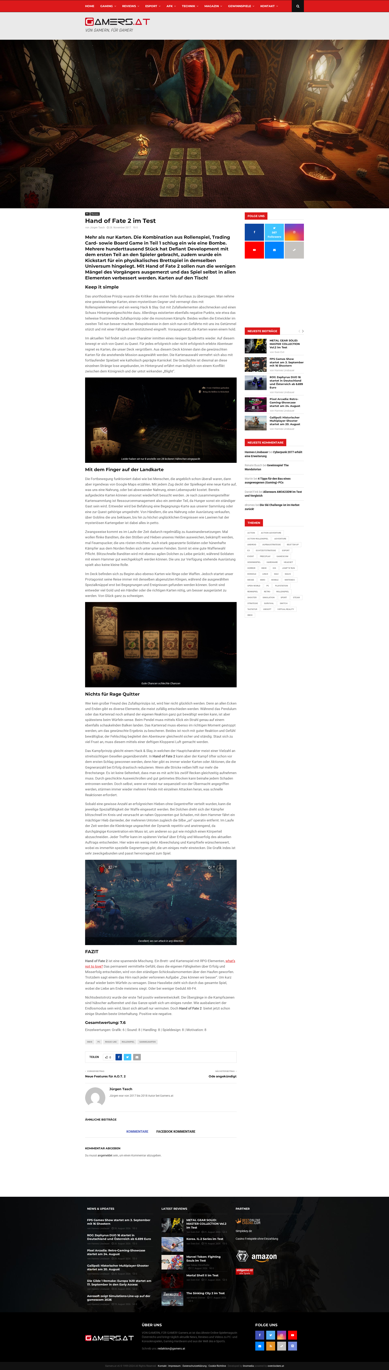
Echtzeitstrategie (266, 550)
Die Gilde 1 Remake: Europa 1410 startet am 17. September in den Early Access (119, 1282)
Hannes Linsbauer (284, 370)
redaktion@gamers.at (171, 1348)
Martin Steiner (198, 1297)
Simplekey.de (244, 1231)
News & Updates (100, 1209)
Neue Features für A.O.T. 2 (105, 1076)
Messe (250, 580)
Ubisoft (267, 609)
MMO (262, 580)
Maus (288, 574)
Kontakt (267, 6)
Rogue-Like (111, 1042)
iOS (274, 568)
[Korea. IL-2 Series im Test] (172, 1244)
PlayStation (281, 586)
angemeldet (105, 1155)
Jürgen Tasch (97, 227)
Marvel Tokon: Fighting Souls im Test (203, 1258)
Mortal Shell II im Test (202, 1275)
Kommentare (137, 1132)
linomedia (248, 1366)
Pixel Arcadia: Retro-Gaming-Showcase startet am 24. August (285, 402)
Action (251, 533)
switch (283, 603)
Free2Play (265, 556)
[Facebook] (259, 1335)
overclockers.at (276, 1366)
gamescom (282, 556)
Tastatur (252, 609)
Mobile (275, 580)
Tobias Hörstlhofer (200, 1265)
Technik (188, 6)
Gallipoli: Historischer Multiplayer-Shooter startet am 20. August (285, 421)
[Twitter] (270, 1335)
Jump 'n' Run (288, 568)
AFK (170, 6)
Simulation (269, 597)
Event (250, 556)
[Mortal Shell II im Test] (172, 1281)
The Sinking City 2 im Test (205, 1293)
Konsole (251, 574)
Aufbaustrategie (271, 544)
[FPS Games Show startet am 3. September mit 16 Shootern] (256, 364)
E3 (248, 550)
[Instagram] (281, 1335)
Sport (284, 597)
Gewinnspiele (239, 6)
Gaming (106, 6)
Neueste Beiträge (262, 331)
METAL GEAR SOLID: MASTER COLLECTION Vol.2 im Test (285, 344)
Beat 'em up (293, 544)
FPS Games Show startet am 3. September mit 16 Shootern (287, 362)
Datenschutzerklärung (195, 1366)
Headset (288, 562)
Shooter (251, 597)
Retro (267, 591)
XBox (249, 615)
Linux (265, 574)
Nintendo (290, 580)
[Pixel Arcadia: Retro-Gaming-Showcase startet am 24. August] (256, 404)
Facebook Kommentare (175, 1132)
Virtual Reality (285, 609)
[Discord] (292, 1346)
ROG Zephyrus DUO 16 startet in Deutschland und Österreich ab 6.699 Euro (286, 382)
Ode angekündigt (223, 1076)
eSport (151, 6)
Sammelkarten (147, 1042)
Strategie (252, 603)
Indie (89, 1042)
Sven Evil (279, 352)
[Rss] (270, 1346)
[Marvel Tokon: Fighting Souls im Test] (172, 1262)
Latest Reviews (174, 1209)
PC (87, 214)
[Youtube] (292, 1335)
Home (89, 6)
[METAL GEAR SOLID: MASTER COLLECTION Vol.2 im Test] (256, 346)
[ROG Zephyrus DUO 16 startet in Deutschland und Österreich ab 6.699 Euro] (256, 382)
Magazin (211, 6)
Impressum (174, 1366)
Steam (296, 597)
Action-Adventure (271, 533)
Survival (269, 603)
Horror (251, 568)
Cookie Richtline (217, 1366)
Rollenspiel (128, 1042)
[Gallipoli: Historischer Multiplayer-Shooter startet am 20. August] (256, 423)
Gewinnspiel (254, 562)
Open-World (253, 586)
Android (251, 544)
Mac (276, 574)
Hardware (272, 562)
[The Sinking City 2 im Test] (172, 1298)
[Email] (259, 1346)
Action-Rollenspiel (257, 539)
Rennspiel (252, 591)
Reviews (129, 6)
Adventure (280, 539)
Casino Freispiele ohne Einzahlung (257, 1238)
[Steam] (281, 1346)
